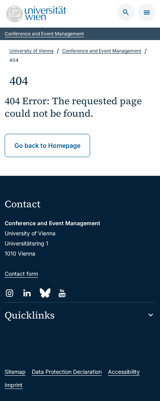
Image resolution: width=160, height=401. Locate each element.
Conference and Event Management (44, 34)
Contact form (21, 273)
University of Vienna (31, 51)
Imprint (14, 385)
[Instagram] (9, 293)
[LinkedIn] (27, 293)
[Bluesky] (44, 293)
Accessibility (124, 371)
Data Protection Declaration (67, 371)
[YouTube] (62, 293)
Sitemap (15, 371)
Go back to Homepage (47, 145)
